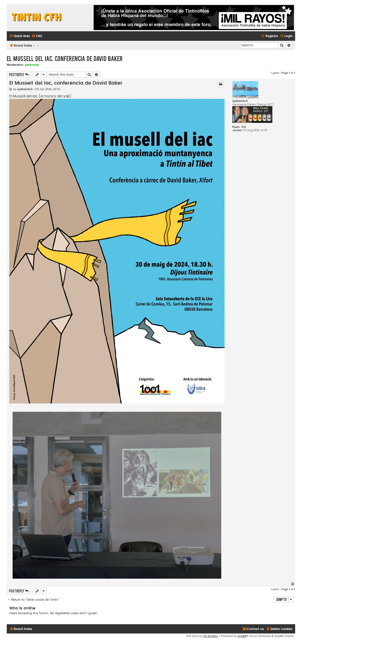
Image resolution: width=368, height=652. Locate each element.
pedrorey (32, 64)
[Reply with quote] (220, 84)
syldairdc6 (240, 101)
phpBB (242, 636)
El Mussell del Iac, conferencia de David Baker (65, 58)
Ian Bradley (210, 636)
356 (243, 127)
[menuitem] (37, 36)
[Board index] (37, 17)
